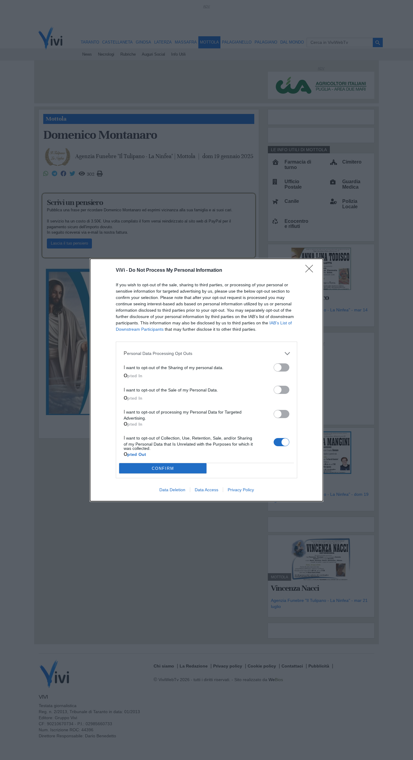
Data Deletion (172, 489)
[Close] (311, 270)
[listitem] (206, 353)
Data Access (206, 489)
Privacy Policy (241, 489)
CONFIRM (163, 468)
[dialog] (206, 380)
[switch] (281, 367)
